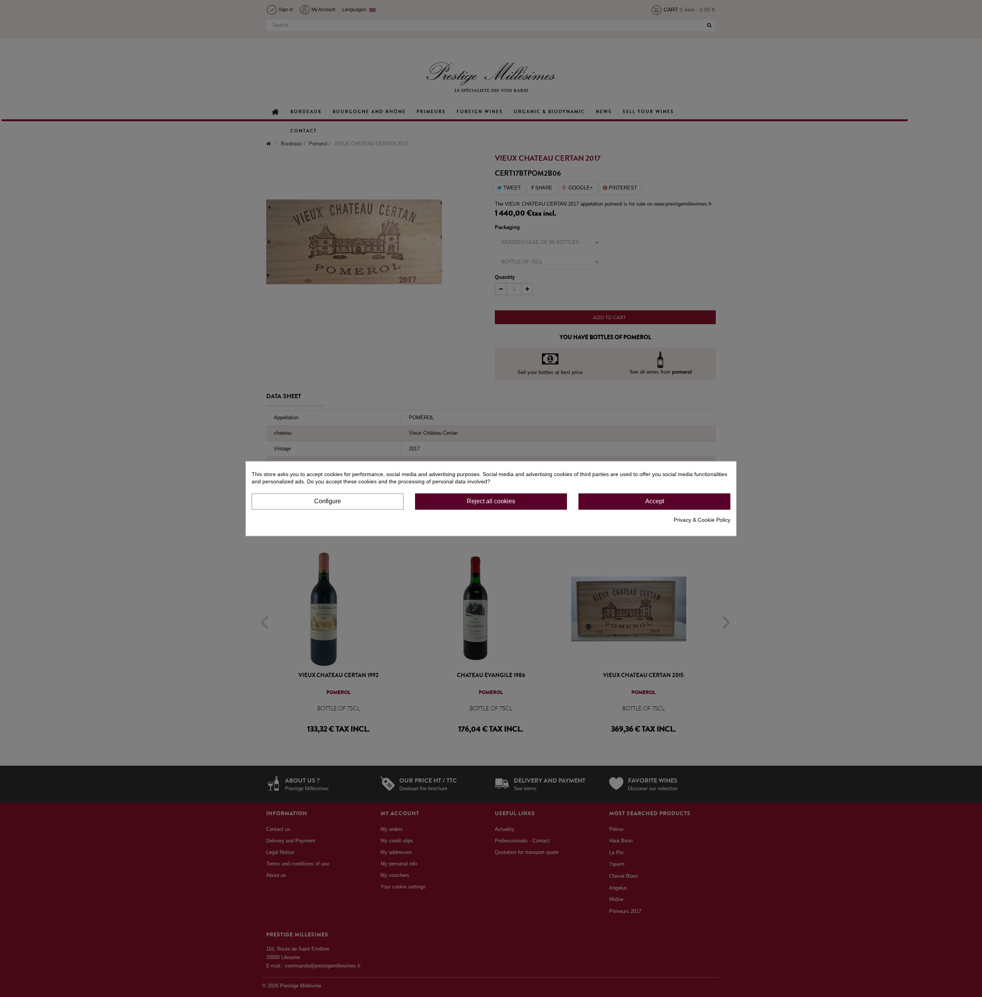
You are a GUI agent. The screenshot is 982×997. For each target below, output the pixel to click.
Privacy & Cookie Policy (702, 520)
